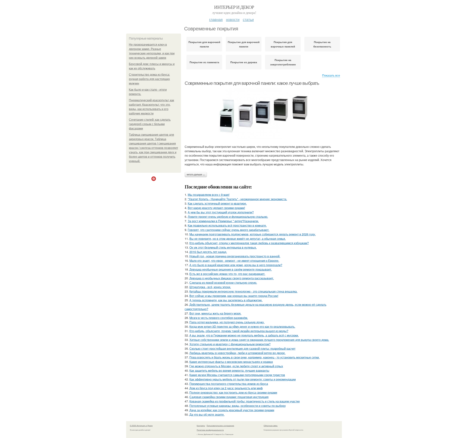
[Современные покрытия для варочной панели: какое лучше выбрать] (263, 113)
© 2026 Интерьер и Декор (141, 425)
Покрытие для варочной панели (244, 44)
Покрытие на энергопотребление (283, 62)
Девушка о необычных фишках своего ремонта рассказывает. (231, 278)
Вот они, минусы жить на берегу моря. (215, 313)
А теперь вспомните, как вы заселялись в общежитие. (226, 300)
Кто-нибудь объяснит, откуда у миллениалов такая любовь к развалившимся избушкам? (249, 243)
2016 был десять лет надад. (208, 252)
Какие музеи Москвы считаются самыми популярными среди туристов (237, 375)
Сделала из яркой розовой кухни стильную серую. (223, 282)
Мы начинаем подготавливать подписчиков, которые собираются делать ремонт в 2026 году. (252, 234)
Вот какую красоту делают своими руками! (216, 208)
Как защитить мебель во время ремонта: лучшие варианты (229, 370)
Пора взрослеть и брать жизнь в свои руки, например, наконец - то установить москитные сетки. (254, 357)
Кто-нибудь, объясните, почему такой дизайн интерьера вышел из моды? (238, 331)
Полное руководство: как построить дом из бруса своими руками (233, 392)
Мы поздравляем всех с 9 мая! (208, 195)
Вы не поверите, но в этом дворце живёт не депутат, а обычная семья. (237, 238)
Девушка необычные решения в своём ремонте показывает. (230, 269)
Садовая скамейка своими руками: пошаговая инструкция (229, 397)
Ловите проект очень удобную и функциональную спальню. (228, 217)
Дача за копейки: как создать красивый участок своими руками (231, 410)
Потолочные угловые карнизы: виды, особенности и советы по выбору (237, 406)
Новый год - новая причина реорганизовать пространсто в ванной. (234, 256)
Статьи (248, 19)
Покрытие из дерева (243, 62)
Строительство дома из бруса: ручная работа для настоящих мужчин (149, 79)
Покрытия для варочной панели (204, 44)
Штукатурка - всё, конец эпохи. (210, 287)
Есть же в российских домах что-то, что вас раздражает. (227, 274)
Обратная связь (271, 425)
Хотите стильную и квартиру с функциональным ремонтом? (230, 344)
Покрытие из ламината (204, 62)
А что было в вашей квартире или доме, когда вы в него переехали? (235, 265)
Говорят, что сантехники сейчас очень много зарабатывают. (228, 230)
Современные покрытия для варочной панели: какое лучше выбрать (252, 83)
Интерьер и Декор (234, 7)
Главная (216, 19)
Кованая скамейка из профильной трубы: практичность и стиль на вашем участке (244, 401)
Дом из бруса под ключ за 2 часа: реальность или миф (226, 388)
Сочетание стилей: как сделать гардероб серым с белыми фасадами (150, 124)
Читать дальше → (196, 174)
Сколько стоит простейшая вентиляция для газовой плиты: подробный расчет (242, 348)
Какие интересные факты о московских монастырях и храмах (231, 362)
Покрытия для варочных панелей (283, 44)
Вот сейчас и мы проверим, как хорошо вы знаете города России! (233, 296)
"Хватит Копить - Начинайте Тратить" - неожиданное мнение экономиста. (237, 199)
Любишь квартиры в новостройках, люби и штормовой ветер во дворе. (237, 353)
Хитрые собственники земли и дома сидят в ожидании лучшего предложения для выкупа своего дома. (259, 340)
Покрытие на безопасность (322, 44)
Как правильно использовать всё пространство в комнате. (227, 225)
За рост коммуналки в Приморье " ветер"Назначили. (223, 221)
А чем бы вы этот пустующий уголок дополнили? (221, 212)
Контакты (201, 425)
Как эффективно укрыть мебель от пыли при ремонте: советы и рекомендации (242, 379)
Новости (232, 19)
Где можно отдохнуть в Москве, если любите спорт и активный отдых (236, 366)
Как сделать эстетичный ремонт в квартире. (217, 203)
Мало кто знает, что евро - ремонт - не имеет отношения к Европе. (234, 260)
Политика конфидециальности (210, 430)
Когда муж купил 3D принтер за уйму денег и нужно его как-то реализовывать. (242, 326)
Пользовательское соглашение (220, 425)
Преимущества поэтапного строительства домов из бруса (228, 384)
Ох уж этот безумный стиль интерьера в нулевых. (223, 247)
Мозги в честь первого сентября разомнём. (218, 318)
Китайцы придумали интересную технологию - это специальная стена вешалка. (243, 291)
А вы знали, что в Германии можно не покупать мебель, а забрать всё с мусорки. (244, 335)
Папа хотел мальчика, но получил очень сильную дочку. (227, 322)
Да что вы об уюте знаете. (206, 414)
